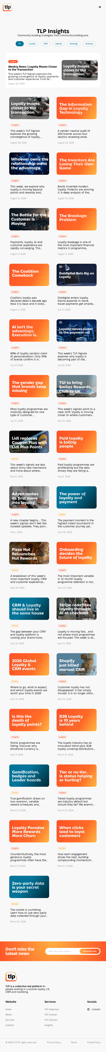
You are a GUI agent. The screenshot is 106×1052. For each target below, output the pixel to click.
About (9, 1014)
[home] (7, 7)
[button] (100, 7)
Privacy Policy (54, 1042)
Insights (49, 1025)
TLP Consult (51, 1014)
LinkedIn (96, 1009)
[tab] (20, 43)
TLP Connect (51, 1020)
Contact (10, 1025)
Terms (74, 1042)
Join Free (10, 1020)
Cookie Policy (93, 1042)
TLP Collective (52, 1009)
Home (8, 1009)
